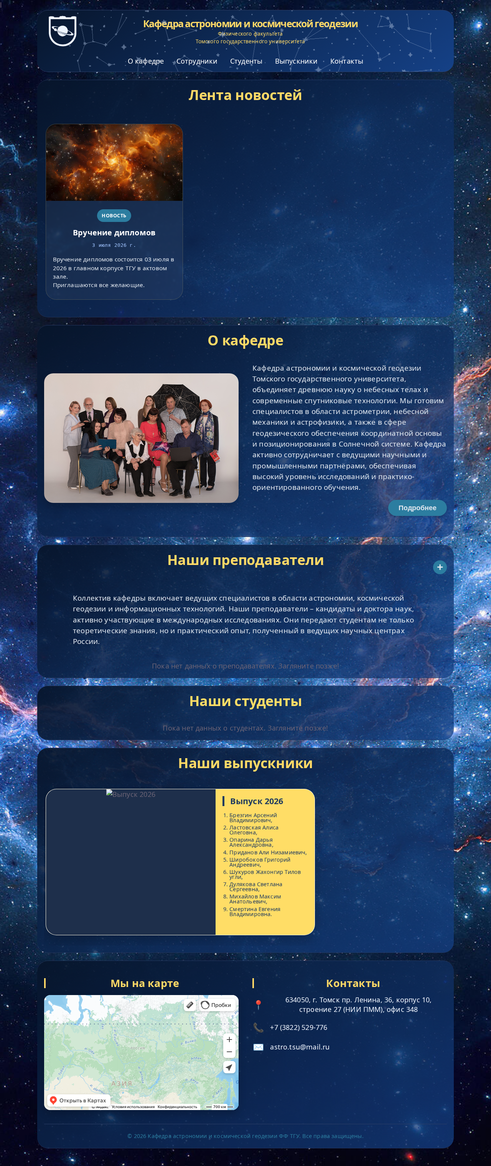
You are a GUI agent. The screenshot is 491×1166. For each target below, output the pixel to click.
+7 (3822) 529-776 (298, 1027)
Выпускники (296, 61)
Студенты (246, 61)
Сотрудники (197, 61)
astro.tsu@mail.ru (300, 1046)
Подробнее (418, 508)
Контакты (346, 61)
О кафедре (146, 61)
